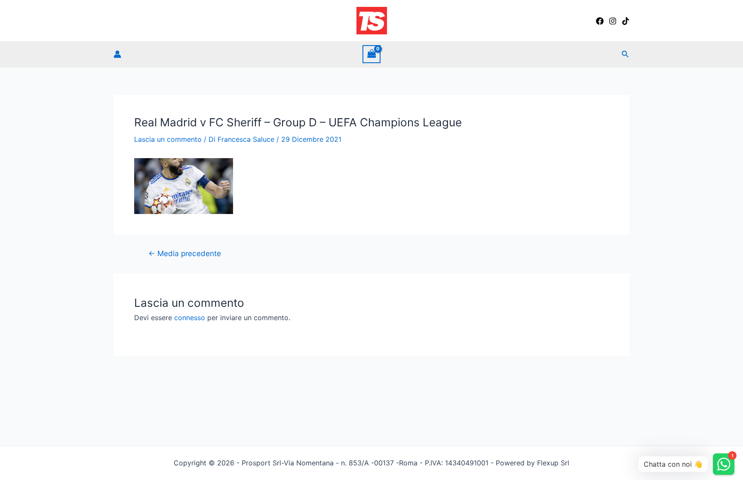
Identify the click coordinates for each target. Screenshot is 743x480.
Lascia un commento (168, 139)
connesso (189, 317)
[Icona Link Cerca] (625, 54)
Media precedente (184, 253)
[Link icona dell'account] (117, 54)
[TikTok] (625, 21)
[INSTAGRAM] (613, 21)
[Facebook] (600, 21)
